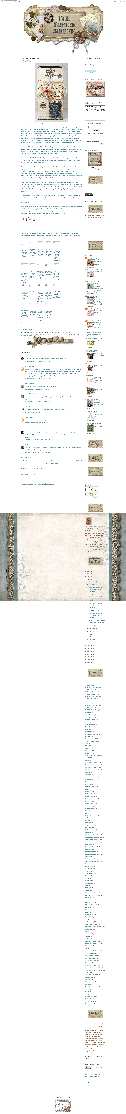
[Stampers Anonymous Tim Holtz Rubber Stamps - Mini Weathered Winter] (24, 270)
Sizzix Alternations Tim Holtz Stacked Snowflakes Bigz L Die (56, 275)
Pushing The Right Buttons (95, 258)
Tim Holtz (88, 963)
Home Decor (89, 849)
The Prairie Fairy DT (91, 960)
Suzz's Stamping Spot (93, 309)
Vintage (87, 994)
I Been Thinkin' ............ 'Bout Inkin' (94, 423)
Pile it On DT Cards (91, 905)
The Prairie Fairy (90, 958)
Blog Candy (88, 731)
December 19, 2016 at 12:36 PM (38, 452)
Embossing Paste (90, 808)
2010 (89, 657)
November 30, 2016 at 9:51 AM (37, 402)
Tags (86, 948)
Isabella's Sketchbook (91, 851)
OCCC (87, 890)
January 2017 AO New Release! (98, 390)
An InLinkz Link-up (26, 329)
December (92, 582)
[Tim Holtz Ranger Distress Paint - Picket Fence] (57, 289)
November (92, 584)
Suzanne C (28, 356)
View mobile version (51, 463)
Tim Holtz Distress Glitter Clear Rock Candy (24, 295)
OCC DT (88, 888)
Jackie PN (28, 394)
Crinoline (88, 774)
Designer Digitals (90, 786)
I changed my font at (37, 484)
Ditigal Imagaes (90, 803)
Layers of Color (90, 866)
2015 (89, 643)
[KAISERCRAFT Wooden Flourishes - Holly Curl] (24, 309)
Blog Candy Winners (91, 734)
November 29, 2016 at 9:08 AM (37, 389)
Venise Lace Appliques (92, 986)
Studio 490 (90, 375)
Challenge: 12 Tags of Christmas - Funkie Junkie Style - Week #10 (40, 61)
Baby (86, 727)
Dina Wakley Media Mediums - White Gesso (32, 275)
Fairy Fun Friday (90, 811)
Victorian (88, 991)
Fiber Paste (88, 822)
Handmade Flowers (91, 847)
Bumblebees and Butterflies (95, 270)
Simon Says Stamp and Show (93, 926)
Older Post (79, 460)
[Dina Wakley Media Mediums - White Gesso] (33, 270)
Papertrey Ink (89, 902)
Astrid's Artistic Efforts (94, 321)
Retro (87, 912)
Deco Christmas (90, 784)
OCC (86, 885)
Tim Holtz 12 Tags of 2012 (93, 965)
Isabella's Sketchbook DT (92, 854)
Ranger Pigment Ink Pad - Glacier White (40, 253)
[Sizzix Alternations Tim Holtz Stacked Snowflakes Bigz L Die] (56, 270)
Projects (87, 909)
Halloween (88, 844)
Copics (87, 760)
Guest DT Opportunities (92, 842)
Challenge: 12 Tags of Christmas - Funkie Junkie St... (95, 589)
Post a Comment (26, 457)
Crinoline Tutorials (91, 777)
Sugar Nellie (89, 946)
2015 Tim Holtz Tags (91, 710)
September (92, 628)
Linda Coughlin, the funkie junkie (96, 527)
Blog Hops (88, 736)
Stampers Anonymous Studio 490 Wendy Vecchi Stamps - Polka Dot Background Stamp (56, 256)
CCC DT (87, 748)
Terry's (89, 387)
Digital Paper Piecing (91, 798)
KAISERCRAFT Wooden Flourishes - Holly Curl (24, 314)
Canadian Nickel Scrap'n (94, 338)
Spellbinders (88, 929)
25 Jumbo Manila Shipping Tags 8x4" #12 (33, 252)
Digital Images (89, 796)
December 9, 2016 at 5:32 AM (37, 412)
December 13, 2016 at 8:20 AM (37, 440)
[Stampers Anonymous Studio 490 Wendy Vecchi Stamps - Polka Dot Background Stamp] (56, 248)
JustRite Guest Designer (92, 861)
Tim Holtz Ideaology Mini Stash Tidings (32, 313)
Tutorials (88, 979)
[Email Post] (69, 332)
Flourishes (88, 827)
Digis (86, 789)
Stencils (87, 936)
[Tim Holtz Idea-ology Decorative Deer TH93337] (48, 290)
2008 (89, 662)
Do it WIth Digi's (90, 806)
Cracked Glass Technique (92, 765)
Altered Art (88, 712)
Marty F (27, 417)
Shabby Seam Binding (91, 924)
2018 (89, 574)
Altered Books (89, 715)
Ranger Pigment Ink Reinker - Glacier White (48, 253)
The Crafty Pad (90, 953)
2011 (89, 654)
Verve (87, 989)
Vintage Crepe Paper (91, 996)
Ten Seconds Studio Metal (93, 951)
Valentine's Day (90, 982)
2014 (89, 646)
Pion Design (88, 907)
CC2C (87, 743)
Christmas (88, 750)
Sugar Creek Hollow (91, 941)
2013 (89, 648)
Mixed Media (89, 883)
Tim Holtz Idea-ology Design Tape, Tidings (48, 314)
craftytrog (28, 383)
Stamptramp (91, 363)
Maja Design (89, 873)
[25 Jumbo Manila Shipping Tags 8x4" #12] (32, 247)
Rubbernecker (89, 914)
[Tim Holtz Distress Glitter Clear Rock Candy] (25, 290)
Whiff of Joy (89, 1003)
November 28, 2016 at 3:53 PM (37, 361)
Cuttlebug (88, 779)
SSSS (86, 931)
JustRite (87, 856)
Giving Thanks (93, 594)
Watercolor (88, 999)
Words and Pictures (31, 430)
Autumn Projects (90, 724)
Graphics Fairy (89, 832)
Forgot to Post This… (93, 334)
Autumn (87, 722)
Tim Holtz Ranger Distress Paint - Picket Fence (56, 294)
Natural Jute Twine (32, 292)
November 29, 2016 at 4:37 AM (37, 378)
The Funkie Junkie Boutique (55, 209)
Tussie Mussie (89, 977)
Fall (86, 813)
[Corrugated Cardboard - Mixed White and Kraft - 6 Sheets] (40, 269)
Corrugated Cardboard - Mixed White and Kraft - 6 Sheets (40, 274)
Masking (87, 876)
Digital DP (88, 791)
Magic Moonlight (90, 868)
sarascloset (28, 366)
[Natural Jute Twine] (32, 288)
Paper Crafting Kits (91, 897)
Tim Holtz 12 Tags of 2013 (93, 967)
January (91, 639)
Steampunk (88, 934)
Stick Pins (88, 938)
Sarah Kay (88, 917)
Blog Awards (89, 729)
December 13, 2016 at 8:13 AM (37, 425)
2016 (89, 579)
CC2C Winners (89, 746)
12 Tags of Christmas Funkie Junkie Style (45, 334)
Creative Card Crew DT (92, 767)
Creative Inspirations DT (92, 769)
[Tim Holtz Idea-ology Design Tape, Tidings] (48, 309)
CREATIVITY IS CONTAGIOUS (92, 351)
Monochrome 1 (98, 271)
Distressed (88, 801)
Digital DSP (88, 794)
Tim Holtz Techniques (91, 974)
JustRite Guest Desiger (92, 859)
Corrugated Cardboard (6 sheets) (48, 272)
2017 (89, 576)
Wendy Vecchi (89, 1001)
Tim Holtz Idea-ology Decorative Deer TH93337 (48, 295)
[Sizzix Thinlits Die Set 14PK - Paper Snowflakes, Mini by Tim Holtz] (40, 309)
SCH (86, 919)
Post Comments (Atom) (36, 468)
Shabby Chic (89, 922)
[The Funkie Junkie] (95, 96)
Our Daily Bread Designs (92, 895)
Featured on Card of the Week (94, 815)
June (90, 634)
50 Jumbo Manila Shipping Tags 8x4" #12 (24, 253)
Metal (87, 878)
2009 (89, 659)
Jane (26, 406)
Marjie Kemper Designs (94, 332)
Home (52, 460)
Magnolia (88, 871)
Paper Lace (88, 900)
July (90, 631)
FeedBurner (99, 133)
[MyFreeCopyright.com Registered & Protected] (95, 1076)
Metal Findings (89, 880)
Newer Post (24, 460)
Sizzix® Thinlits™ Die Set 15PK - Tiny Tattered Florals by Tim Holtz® (40, 296)
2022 (89, 571)
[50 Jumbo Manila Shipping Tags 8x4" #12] (24, 248)
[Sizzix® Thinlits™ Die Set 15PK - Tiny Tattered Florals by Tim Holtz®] (40, 290)
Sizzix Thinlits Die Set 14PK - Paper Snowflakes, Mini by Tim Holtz (40, 315)
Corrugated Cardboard (92, 762)
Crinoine (87, 772)
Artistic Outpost (90, 719)
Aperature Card (90, 717)
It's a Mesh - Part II (95, 610)
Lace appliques (89, 863)
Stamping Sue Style (93, 411)
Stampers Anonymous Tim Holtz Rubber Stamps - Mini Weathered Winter (24, 277)
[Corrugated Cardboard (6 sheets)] (48, 269)
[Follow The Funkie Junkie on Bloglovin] (90, 72)
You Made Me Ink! (92, 399)
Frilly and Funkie (90, 830)
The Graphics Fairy (91, 955)
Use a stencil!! (98, 426)
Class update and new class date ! (98, 414)
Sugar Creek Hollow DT (92, 943)
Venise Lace (88, 984)
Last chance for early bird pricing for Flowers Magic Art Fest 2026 (99, 301)
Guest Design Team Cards (93, 834)
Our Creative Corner (91, 892)
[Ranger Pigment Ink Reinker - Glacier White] (49, 248)
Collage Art (88, 753)
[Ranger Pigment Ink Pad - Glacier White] (41, 248)
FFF (86, 820)
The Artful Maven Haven (94, 281)
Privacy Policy (89, 65)
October (91, 626)
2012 (89, 651)
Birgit (26, 445)
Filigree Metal (89, 825)
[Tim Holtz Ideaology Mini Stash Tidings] (32, 309)
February (92, 637)
